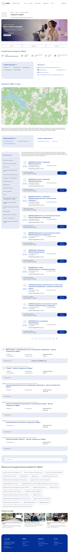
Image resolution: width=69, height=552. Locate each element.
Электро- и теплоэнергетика (8, 218)
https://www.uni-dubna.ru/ (44, 72)
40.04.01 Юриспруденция (36, 252)
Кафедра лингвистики (54, 487)
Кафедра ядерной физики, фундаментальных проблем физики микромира (17, 506)
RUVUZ (12, 12)
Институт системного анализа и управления (54, 472)
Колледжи (31, 3)
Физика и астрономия (7, 191)
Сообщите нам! (60, 74)
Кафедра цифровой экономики (30, 502)
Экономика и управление (8, 160)
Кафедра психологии (37, 494)
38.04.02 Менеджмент (35, 181)
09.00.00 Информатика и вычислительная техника (44, 216)
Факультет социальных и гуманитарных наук (33, 472)
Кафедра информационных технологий (10, 483)
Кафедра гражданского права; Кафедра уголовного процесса (15, 479)
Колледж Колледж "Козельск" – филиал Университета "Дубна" (26, 439)
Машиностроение (6, 211)
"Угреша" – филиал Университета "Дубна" (19, 368)
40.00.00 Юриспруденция (36, 250)
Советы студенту (41, 541)
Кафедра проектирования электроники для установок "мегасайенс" (16, 494)
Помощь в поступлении (61, 173)
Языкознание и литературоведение (10, 178)
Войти (65, 3)
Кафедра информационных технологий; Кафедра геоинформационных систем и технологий (40, 483)
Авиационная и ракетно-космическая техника (10, 222)
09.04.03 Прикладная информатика (39, 217)
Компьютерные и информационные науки (10, 171)
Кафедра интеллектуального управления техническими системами (16, 487)
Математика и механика (8, 188)
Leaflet (66, 124)
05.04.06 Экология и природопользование (41, 269)
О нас (52, 3)
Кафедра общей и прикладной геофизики (33, 491)
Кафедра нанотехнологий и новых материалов (12, 491)
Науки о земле (6, 166)
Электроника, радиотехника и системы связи (10, 207)
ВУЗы (25, 3)
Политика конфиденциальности (58, 542)
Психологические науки (8, 181)
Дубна (17, 12)
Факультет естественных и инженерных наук (11, 472)
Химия (4, 194)
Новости (41, 539)
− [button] (2, 90)
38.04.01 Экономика (34, 164)
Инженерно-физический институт (9, 476)
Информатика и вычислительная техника (9, 203)
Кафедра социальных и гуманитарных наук (11, 502)
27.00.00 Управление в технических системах (42, 304)
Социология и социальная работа (9, 163)
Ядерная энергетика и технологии (10, 214)
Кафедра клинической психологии (39, 487)
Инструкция (40, 545)
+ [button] (2, 88)
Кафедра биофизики (24, 476)
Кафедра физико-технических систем (50, 476)
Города (24, 543)
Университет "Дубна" (24, 12)
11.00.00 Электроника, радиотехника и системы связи (45, 285)
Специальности (38, 3)
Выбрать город (17, 3)
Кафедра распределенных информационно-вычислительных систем (16, 498)
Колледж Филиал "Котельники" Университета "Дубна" (23, 422)
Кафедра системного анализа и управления (41, 498)
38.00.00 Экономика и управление (39, 162)
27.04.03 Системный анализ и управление (41, 305)
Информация (45, 3)
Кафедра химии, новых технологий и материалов (40, 479)
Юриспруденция (6, 184)
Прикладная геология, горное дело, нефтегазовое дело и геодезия (10, 198)
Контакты (56, 544)
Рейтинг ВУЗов (25, 541)
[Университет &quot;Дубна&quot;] (34, 106)
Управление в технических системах (10, 174)
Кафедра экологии (35, 476)
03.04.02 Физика (33, 323)
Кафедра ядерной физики (44, 502)
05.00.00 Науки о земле (35, 267)
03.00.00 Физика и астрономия (38, 321)
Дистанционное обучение (43, 543)
